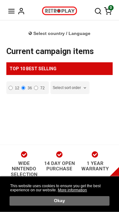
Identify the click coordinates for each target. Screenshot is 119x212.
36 (30, 88)
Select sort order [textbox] (67, 87)
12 (17, 88)
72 (42, 88)
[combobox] (70, 87)
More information (72, 190)
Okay (59, 200)
